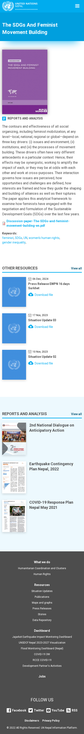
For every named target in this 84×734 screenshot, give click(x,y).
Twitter (39, 710)
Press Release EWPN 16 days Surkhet (49, 286)
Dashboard (42, 630)
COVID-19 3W (42, 654)
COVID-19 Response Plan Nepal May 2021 (51, 505)
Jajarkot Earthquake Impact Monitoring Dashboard (42, 636)
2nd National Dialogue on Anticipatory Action (51, 428)
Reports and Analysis (25, 118)
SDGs (18, 238)
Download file (44, 295)
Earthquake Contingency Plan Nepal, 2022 (51, 466)
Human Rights (42, 574)
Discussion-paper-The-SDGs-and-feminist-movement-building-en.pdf (37, 223)
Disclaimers (32, 720)
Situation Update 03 (42, 320)
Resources (42, 585)
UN (25, 238)
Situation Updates (42, 591)
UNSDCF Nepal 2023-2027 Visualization (42, 642)
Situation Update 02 (42, 356)
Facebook (19, 710)
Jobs (42, 676)
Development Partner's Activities (42, 665)
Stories (42, 614)
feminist (8, 238)
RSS (75, 710)
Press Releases (42, 608)
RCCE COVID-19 (42, 660)
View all (76, 268)
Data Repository (42, 620)
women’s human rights (44, 238)
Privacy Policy (50, 720)
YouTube (58, 710)
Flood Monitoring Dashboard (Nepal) (42, 648)
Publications (42, 596)
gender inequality (14, 242)
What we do (42, 562)
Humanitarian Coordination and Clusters (42, 568)
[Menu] (77, 6)
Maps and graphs (42, 602)
